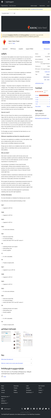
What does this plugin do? (7, 359)
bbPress (3, 401)
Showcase (16, 385)
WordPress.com (5, 396)
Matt (3, 398)
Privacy (3, 392)
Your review (38, 106)
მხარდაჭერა (47, 48)
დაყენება (21, 48)
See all (48, 106)
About (2, 385)
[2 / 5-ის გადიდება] (9, 336)
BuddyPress (4, 403)
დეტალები (5, 48)
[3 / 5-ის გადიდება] (20, 333)
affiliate (48, 74)
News (2, 388)
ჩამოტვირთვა (46, 42)
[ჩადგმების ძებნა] (14, 13)
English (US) (47, 71)
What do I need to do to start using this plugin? (12, 363)
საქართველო (7, 408)
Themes (15, 388)
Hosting (3, 390)
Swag (40, 392)
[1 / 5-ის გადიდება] (9, 333)
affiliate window (46, 77)
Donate (41, 390)
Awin (14, 43)
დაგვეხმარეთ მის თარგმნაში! (37, 9)
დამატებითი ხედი (39, 83)
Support (28, 388)
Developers (28, 390)
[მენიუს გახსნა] (49, 2)
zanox (48, 79)
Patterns (16, 392)
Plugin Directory (4, 5)
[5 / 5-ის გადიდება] (31, 340)
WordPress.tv (30, 392)
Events (40, 388)
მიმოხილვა (13, 48)
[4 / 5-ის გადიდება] (31, 333)
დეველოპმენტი (29, 48)
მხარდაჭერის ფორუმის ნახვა (42, 118)
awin (45, 79)
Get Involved (42, 385)
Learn (27, 385)
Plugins (15, 390)
